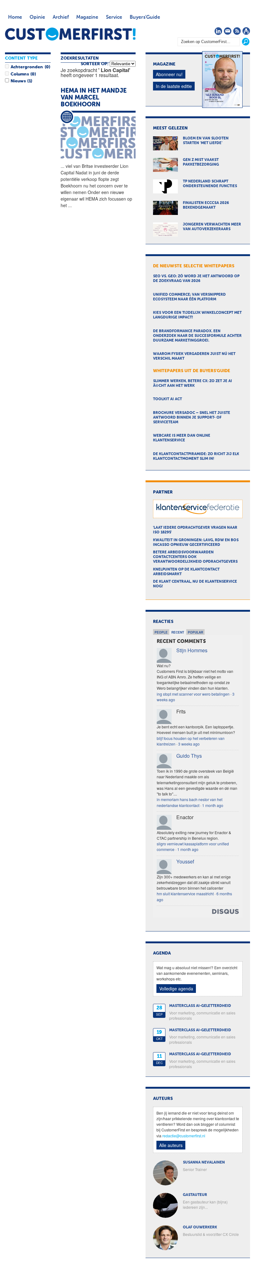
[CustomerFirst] (70, 34)
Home (15, 17)
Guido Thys (189, 755)
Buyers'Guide (145, 17)
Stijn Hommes (191, 650)
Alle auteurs (171, 1145)
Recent (177, 632)
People (161, 632)
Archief (61, 17)
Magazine (87, 17)
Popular (195, 632)
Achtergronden (27, 67)
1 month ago (212, 805)
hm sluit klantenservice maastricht (185, 893)
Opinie (37, 17)
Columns (20, 74)
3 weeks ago (189, 743)
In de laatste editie (174, 86)
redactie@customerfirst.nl (183, 1135)
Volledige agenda (176, 988)
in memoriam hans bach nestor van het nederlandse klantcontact (189, 802)
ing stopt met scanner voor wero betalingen (193, 694)
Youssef (185, 861)
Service (114, 17)
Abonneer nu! (169, 74)
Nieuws (18, 81)
